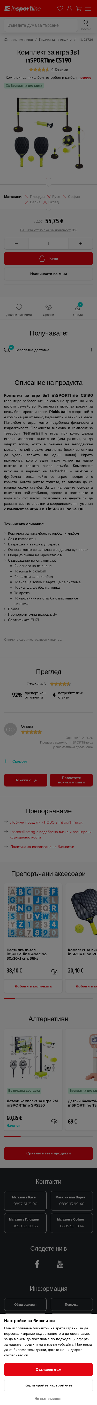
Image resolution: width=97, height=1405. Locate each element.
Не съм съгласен (49, 1399)
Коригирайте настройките (48, 1385)
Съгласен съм (48, 1369)
